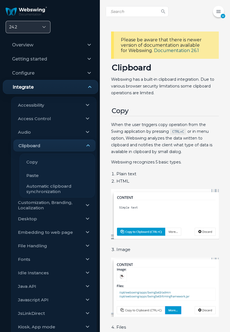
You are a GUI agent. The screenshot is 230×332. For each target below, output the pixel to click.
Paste (32, 175)
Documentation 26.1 (176, 50)
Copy (32, 162)
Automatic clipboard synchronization (49, 188)
